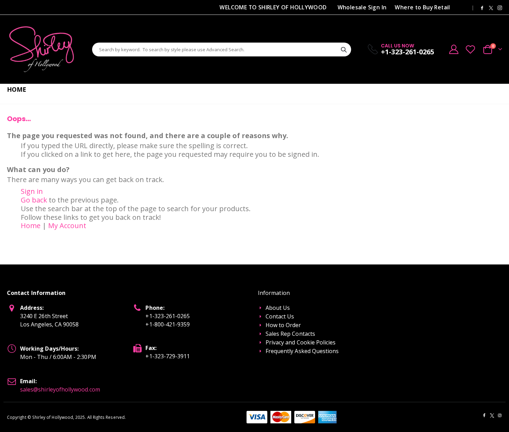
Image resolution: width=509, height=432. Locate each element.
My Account (67, 225)
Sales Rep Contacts (290, 334)
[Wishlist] (470, 49)
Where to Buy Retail (422, 7)
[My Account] (453, 49)
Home (31, 225)
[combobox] (221, 49)
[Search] (343, 50)
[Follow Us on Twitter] (491, 7)
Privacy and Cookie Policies (301, 342)
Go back (34, 200)
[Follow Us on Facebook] (482, 7)
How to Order (283, 325)
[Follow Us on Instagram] (500, 7)
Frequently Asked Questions (302, 351)
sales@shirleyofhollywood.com (60, 389)
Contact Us (280, 316)
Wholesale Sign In (362, 7)
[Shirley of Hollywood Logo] (41, 49)
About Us (278, 308)
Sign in (32, 191)
